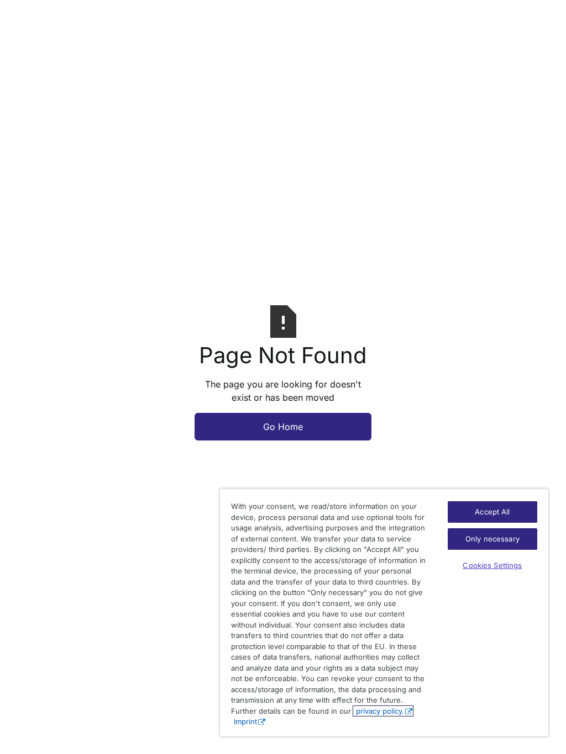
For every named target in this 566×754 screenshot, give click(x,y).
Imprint (245, 721)
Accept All (492, 511)
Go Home (283, 426)
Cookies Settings (492, 565)
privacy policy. (379, 711)
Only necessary (492, 538)
